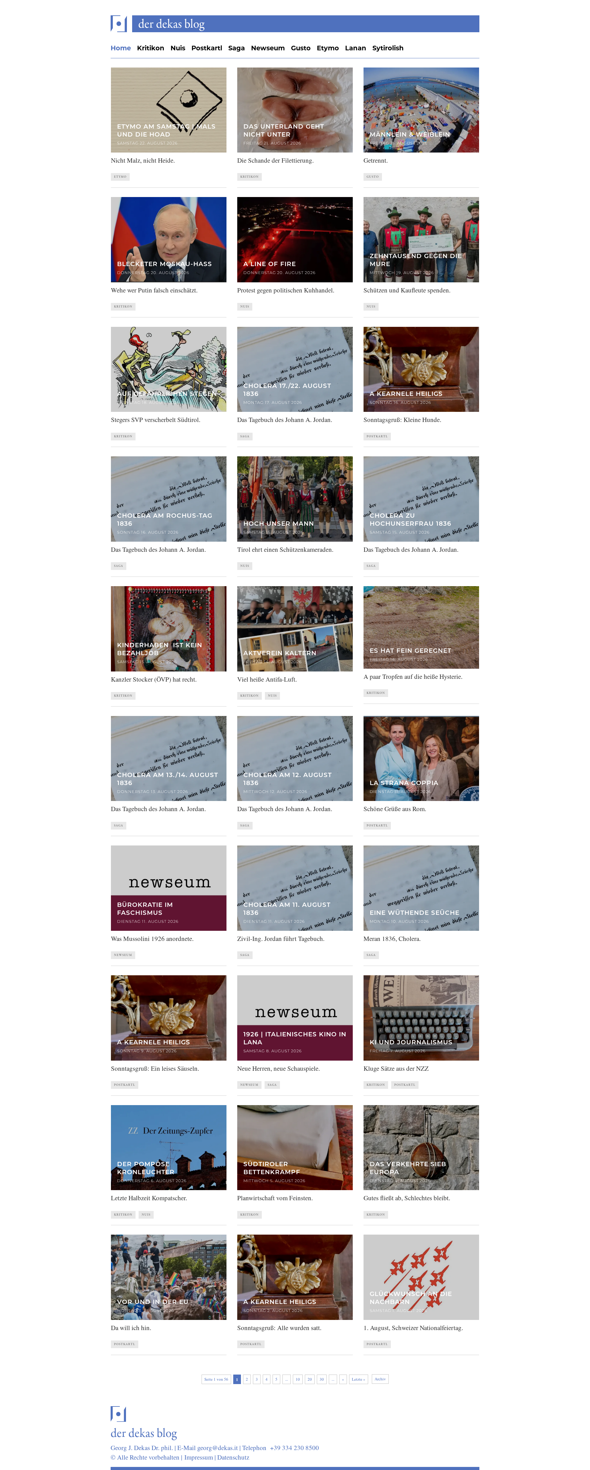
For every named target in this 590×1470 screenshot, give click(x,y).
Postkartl (206, 48)
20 (310, 1379)
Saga (236, 48)
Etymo (328, 48)
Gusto (301, 48)
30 (322, 1379)
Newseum (268, 48)
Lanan (355, 48)
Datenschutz (233, 1457)
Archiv (380, 1379)
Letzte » (358, 1379)
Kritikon (150, 48)
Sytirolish (388, 48)
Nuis (178, 48)
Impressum (198, 1457)
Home (121, 48)
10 (298, 1379)
